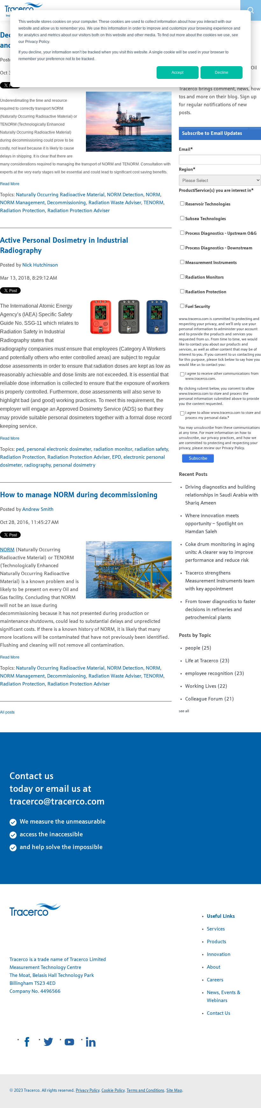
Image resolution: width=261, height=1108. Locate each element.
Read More (9, 183)
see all (184, 711)
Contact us (31, 777)
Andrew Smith (37, 509)
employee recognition (214, 673)
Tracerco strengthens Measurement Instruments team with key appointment (220, 581)
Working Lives (206, 686)
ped (20, 449)
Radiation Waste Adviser (114, 203)
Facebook (27, 1042)
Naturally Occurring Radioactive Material (60, 195)
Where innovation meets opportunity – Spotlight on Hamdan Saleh (214, 523)
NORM (153, 195)
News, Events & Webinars (223, 996)
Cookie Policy (113, 1091)
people (198, 648)
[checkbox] (220, 255)
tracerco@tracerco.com (57, 802)
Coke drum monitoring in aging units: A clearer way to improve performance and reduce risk (220, 552)
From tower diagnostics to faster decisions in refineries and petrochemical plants (220, 609)
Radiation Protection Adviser (78, 210)
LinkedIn (90, 1042)
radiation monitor (113, 449)
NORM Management (22, 203)
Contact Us (218, 1013)
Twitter (48, 1042)
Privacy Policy (87, 1091)
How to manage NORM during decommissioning (79, 495)
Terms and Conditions (145, 1091)
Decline (221, 72)
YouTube (69, 1042)
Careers (215, 980)
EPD (116, 457)
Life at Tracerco (207, 661)
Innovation (218, 954)
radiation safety (151, 449)
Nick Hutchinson (40, 265)
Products (216, 941)
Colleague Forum (209, 699)
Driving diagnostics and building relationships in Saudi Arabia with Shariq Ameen (221, 495)
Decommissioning (66, 203)
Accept (177, 72)
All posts (7, 711)
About (213, 967)
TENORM (153, 203)
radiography (37, 465)
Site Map (174, 1091)
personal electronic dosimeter (59, 449)
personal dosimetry (74, 465)
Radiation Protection (22, 210)
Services (216, 929)
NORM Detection (125, 195)
